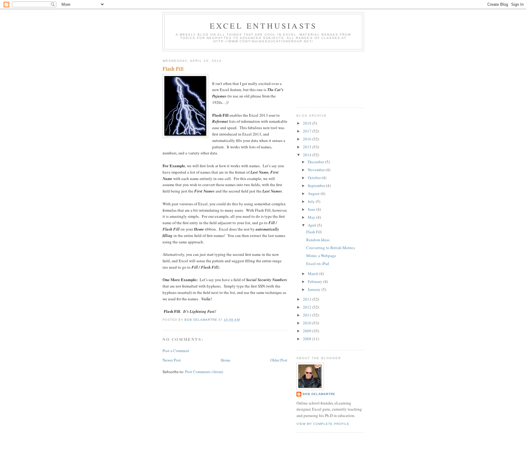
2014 (307, 154)
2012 (307, 307)
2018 (307, 123)
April (312, 225)
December (316, 161)
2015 (307, 147)
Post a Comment (176, 350)
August (314, 193)
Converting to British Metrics (330, 247)
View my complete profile (322, 424)
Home (225, 360)
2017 (307, 131)
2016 (307, 139)
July (312, 201)
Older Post (278, 360)
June (312, 209)
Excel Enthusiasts (263, 25)
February (315, 281)
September (317, 185)
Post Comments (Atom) (204, 371)
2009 (307, 331)
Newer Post (172, 360)
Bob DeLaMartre (319, 394)
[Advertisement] (323, 77)
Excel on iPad (317, 263)
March (313, 273)
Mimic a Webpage (321, 255)
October (315, 177)
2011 (307, 315)
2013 (307, 299)
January (314, 289)
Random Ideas (318, 239)
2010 (307, 323)
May (312, 217)
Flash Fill (314, 232)
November (317, 169)
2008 (307, 338)
